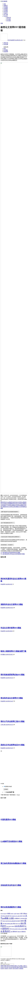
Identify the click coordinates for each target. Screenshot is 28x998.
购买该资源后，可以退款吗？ (7, 544)
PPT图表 (5, 8)
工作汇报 (3, 724)
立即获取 (6, 789)
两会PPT (4, 913)
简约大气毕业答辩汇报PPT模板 (13, 721)
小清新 (11, 918)
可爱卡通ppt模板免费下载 (6, 916)
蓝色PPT (6, 931)
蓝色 (14, 968)
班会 (14, 923)
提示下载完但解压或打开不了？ (7, 522)
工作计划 (10, 967)
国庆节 (21, 916)
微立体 (4, 920)
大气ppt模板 (19, 965)
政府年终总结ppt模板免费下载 (11, 920)
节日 (11, 928)
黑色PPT (23, 931)
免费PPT (5, 5)
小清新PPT (17, 918)
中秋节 (12, 913)
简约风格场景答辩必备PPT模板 (13, 675)
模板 (18, 967)
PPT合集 (8, 19)
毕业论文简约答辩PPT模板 (11, 628)
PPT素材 (5, 10)
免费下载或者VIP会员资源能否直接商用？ (10, 511)
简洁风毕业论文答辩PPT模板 (12, 698)
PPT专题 (8, 20)
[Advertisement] (14, 767)
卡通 (21, 913)
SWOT (2, 913)
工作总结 (22, 918)
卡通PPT (25, 913)
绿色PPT (5, 928)
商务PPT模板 (14, 965)
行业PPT (5, 13)
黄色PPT (15, 931)
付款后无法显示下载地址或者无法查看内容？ (10, 536)
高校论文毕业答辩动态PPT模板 (13, 745)
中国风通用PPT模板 (8, 819)
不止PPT (5, 16)
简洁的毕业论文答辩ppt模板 (18, 502)
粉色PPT (9, 926)
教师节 (18, 920)
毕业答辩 (12, 40)
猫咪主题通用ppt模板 (9, 923)
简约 (22, 923)
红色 (16, 926)
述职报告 (21, 968)
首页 (4, 4)
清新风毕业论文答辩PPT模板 (12, 604)
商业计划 (9, 965)
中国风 (8, 913)
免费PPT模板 (3, 965)
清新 (3, 923)
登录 (2, 23)
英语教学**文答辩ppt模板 (8, 505)
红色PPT (21, 926)
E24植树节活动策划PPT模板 (11, 841)
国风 (24, 916)
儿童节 (15, 913)
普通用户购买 (8, 786)
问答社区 (8, 17)
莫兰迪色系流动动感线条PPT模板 (13, 863)
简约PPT (25, 967)
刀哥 (8, 40)
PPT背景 (5, 11)
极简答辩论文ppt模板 (6, 502)
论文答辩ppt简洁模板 (13, 506)
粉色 (7, 926)
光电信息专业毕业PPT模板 (11, 885)
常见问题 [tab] (5, 44)
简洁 (19, 923)
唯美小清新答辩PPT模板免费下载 (13, 651)
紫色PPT (12, 926)
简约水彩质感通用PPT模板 (11, 907)
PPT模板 (5, 7)
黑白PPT (19, 931)
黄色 (11, 931)
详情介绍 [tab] (5, 42)
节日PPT (11, 968)
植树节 (22, 921)
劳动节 (18, 913)
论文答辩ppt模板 (19, 505)
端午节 (17, 923)
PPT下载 (5, 14)
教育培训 (14, 967)
